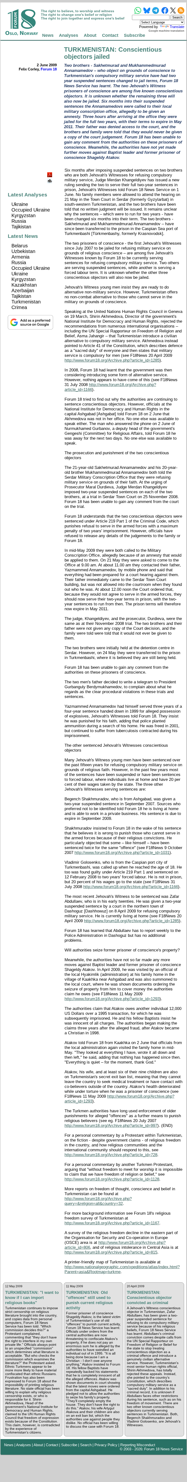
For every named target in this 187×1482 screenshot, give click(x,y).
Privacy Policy (105, 1445)
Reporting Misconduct (137, 1445)
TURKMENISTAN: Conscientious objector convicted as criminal (149, 1297)
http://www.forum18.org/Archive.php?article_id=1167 (112, 1223)
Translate (177, 27)
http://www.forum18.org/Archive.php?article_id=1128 (112, 1179)
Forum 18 (49, 69)
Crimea (19, 307)
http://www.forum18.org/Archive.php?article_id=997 (111, 1125)
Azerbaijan (22, 290)
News (48, 35)
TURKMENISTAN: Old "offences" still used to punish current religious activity (89, 1300)
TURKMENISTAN (89, 49)
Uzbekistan (23, 251)
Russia (18, 221)
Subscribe (134, 35)
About (90, 35)
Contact (110, 35)
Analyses (68, 35)
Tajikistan (21, 226)
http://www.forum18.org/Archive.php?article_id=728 (111, 1155)
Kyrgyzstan (23, 215)
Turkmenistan (26, 301)
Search (86, 1445)
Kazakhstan (24, 285)
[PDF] (50, 173)
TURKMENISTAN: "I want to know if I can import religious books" (32, 1297)
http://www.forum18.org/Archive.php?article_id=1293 (112, 999)
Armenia (20, 257)
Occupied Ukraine (30, 210)
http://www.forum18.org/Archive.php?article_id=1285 (112, 360)
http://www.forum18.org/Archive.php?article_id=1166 (130, 886)
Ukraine (19, 204)
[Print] (50, 179)
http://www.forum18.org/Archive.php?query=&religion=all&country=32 (98, 1201)
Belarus (19, 245)
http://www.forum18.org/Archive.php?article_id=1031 (122, 852)
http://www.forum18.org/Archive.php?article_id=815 (111, 1252)
